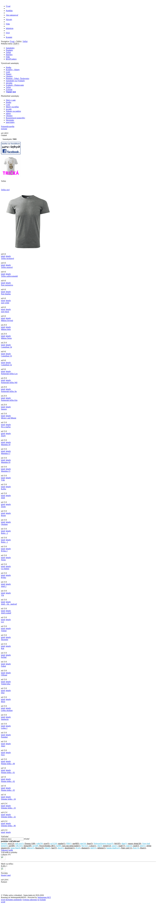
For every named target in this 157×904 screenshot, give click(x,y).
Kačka (3, 489)
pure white (5, 303)
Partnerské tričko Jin (9, 391)
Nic (84, 846)
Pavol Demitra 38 (47, 846)
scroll (3, 902)
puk (129, 846)
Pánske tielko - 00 (8, 764)
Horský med (6, 875)
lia (58, 846)
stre (83, 843)
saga (115, 846)
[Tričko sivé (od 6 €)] (28, 252)
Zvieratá (9, 90)
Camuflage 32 (6, 365)
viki (99, 846)
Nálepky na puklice (13, 111)
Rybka (3, 577)
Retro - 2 (4, 533)
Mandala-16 (5, 462)
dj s (78, 848)
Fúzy (3, 755)
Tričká (25, 41)
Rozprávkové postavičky (15, 118)
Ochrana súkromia (30, 900)
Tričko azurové (7, 267)
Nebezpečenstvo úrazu (103, 843)
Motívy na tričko (12, 107)
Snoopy (4, 409)
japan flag (15, 848)
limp (90, 843)
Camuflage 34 (6, 347)
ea (12, 846)
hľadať (27, 839)
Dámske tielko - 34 (8, 799)
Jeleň (3, 498)
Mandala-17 (5, 453)
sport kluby (10, 122)
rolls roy (19, 843)
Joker (3, 746)
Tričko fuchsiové (7, 258)
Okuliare (4, 524)
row (11, 843)
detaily (8, 256)
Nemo (3, 560)
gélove (30, 848)
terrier (107, 846)
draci (61, 848)
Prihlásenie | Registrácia (147, 39)
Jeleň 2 (3, 586)
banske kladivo (113, 848)
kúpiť (3, 256)
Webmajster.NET (44, 897)
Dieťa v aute (11, 100)
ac (53, 843)
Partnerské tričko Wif (9, 382)
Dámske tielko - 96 (8, 826)
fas (54, 848)
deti (93, 848)
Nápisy (8, 74)
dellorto (101, 848)
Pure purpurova (7, 285)
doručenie (70, 848)
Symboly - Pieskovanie (15, 85)
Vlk (2, 595)
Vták (3, 480)
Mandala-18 (5, 445)
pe (35, 846)
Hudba (8, 67)
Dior (3, 693)
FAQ (8, 33)
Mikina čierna (6, 338)
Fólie (8, 24)
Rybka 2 (4, 551)
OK (19, 846)
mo (75, 843)
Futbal (3, 666)
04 (117, 843)
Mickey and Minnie (8, 418)
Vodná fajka (5, 684)
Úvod (8, 6)
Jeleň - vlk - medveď (9, 604)
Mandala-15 (5, 471)
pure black (5, 312)
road (121, 846)
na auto (9, 109)
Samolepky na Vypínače (15, 81)
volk (39, 843)
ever (46, 843)
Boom (3, 515)
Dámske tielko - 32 (8, 817)
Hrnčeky (9, 55)
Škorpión (4, 639)
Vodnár (4, 631)
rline (124, 843)
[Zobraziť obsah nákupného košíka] (3, 859)
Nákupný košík (7, 850)
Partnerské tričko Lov (9, 374)
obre (142, 846)
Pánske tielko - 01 (8, 772)
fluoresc (39, 848)
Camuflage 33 (6, 356)
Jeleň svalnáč (6, 613)
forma (27, 846)
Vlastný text (11, 92)
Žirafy (3, 436)
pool (136, 846)
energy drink (134, 843)
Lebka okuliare (7, 710)
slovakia (9, 83)
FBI (69, 843)
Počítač (4, 657)
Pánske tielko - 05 (8, 790)
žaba (47, 848)
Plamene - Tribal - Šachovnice (17, 78)
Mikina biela (6, 329)
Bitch (3, 702)
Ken (136, 848)
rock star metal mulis (71, 846)
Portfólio (9, 11)
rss (38, 900)
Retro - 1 (4, 542)
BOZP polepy (11, 59)
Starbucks (5, 719)
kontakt (43, 900)
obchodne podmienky (13, 900)
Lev (2, 622)
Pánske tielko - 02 (8, 781)
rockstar (4, 129)
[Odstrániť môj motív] (3, 871)
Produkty (9, 50)
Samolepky (10, 48)
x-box (92, 846)
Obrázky (9, 76)
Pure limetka (6, 294)
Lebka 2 (4, 728)
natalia (61, 843)
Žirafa (3, 507)
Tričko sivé (5, 190)
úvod (3, 900)
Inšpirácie (9, 28)
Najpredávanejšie (7, 126)
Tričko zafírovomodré (9, 276)
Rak (2, 648)
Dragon (30, 843)
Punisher (4, 737)
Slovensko (10, 120)
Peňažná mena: (7, 44)
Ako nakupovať (12, 15)
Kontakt (9, 37)
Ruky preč (126, 848)
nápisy (8, 113)
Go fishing (5, 569)
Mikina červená (7, 320)
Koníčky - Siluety (13, 70)
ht (23, 848)
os (4, 843)
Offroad (4, 675)
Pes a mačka (6, 427)
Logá (8, 72)
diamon (85, 848)
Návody (9, 19)
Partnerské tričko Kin (9, 400)
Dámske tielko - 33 (8, 808)
